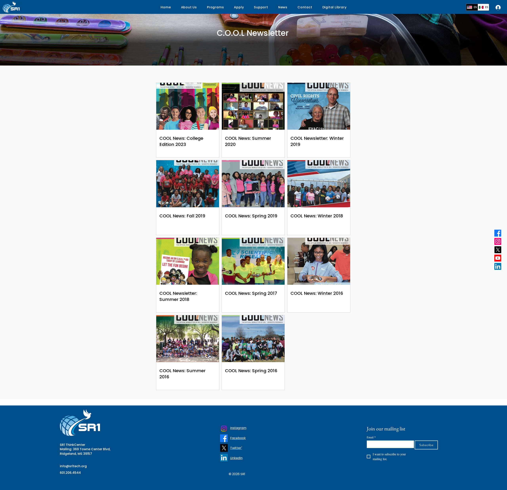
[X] (497, 249)
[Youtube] (497, 258)
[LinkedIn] (497, 266)
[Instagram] (497, 241)
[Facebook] (497, 233)
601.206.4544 (70, 472)
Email (371, 437)
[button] (239, 7)
